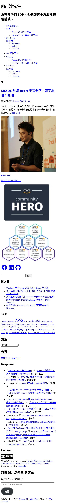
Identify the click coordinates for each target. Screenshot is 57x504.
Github (14, 46)
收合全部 (15, 358)
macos (6, 330)
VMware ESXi (32, 333)
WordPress (48, 333)
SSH (7, 333)
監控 (53, 333)
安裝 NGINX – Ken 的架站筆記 (22, 409)
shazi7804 (5, 175)
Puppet (42, 329)
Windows (40, 333)
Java (38, 327)
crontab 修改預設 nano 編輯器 (33, 383)
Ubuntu (23, 332)
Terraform (15, 333)
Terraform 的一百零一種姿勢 (25, 35)
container (26, 324)
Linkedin (15, 48)
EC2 (49, 324)
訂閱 (7, 491)
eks (53, 324)
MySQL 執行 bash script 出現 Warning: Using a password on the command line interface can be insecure (31, 434)
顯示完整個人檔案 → (11, 180)
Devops (34, 324)
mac (2, 330)
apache (12, 321)
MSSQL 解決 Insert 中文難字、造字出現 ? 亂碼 (29, 393)
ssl (10, 333)
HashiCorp (30, 327)
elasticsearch (5, 327)
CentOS (36, 320)
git (12, 327)
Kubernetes (45, 327)
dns (40, 324)
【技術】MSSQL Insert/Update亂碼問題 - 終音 (28, 390)
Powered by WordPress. (29, 499)
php (32, 330)
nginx (28, 329)
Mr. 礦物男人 (12, 26)
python (49, 330)
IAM (35, 327)
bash (25, 321)
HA (25, 327)
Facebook (10, 38)
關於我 (9, 41)
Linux (53, 327)
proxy (36, 330)
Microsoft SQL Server (20, 101)
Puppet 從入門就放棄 (21, 32)
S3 (53, 330)
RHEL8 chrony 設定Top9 (19, 370)
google (20, 327)
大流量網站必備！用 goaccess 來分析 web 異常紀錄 (29, 297)
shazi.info (22, 466)
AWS (19, 320)
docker (44, 324)
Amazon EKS (5, 321)
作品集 (9, 29)
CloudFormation (7, 324)
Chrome (49, 321)
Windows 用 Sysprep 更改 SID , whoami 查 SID (27, 288)
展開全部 (5, 358)
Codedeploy (18, 324)
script (3, 333)
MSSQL (13, 330)
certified (43, 321)
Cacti (30, 321)
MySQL (20, 329)
